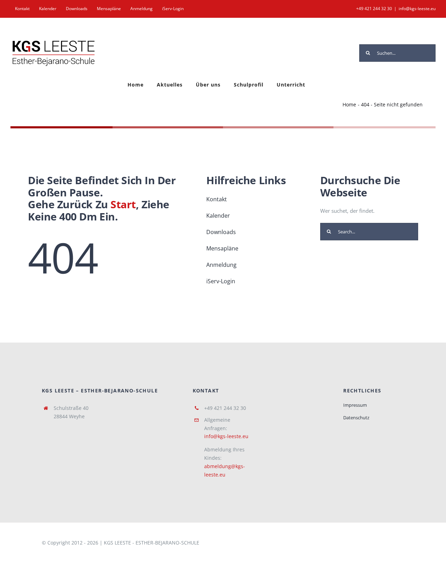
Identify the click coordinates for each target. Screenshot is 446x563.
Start (123, 204)
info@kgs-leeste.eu (417, 9)
